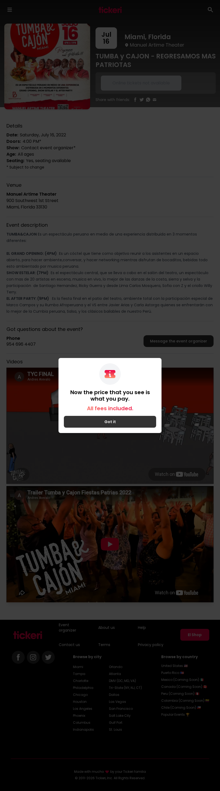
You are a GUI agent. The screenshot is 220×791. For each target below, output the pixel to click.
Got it (110, 421)
